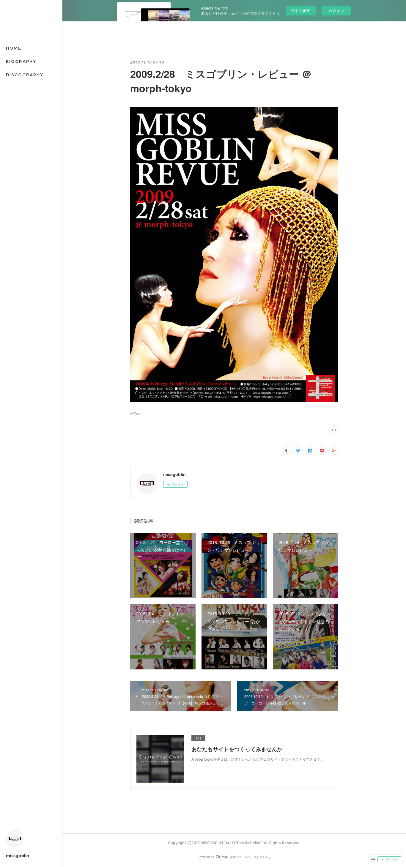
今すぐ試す (300, 10)
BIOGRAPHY (21, 61)
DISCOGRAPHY (24, 75)
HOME (13, 48)
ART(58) (135, 414)
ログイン (336, 10)
